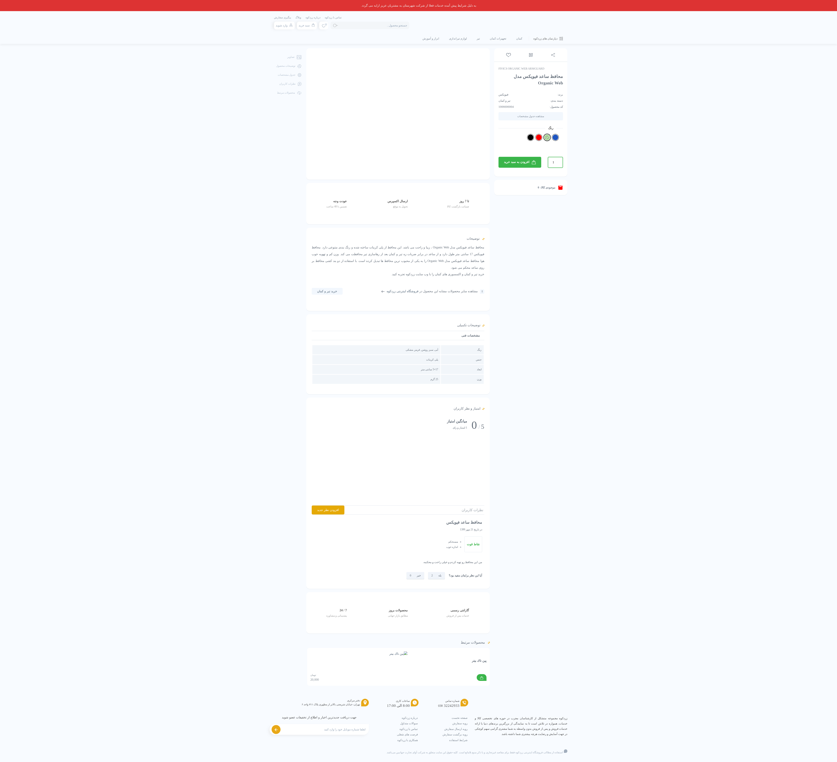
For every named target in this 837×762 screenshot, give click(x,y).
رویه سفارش (460, 723)
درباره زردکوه (313, 17)
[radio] (555, 137)
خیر (419, 575)
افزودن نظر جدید (328, 510)
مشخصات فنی (470, 335)
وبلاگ (298, 17)
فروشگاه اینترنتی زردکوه (402, 291)
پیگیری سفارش (282, 17)
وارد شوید (282, 25)
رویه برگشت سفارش (455, 734)
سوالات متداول (409, 723)
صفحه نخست (460, 717)
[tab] (470, 335)
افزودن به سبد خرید (516, 162)
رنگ (550, 128)
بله (440, 575)
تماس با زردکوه (333, 17)
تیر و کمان (504, 100)
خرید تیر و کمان (327, 291)
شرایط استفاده (458, 740)
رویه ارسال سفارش (456, 729)
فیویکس (503, 94)
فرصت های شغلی (407, 734)
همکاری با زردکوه (407, 740)
